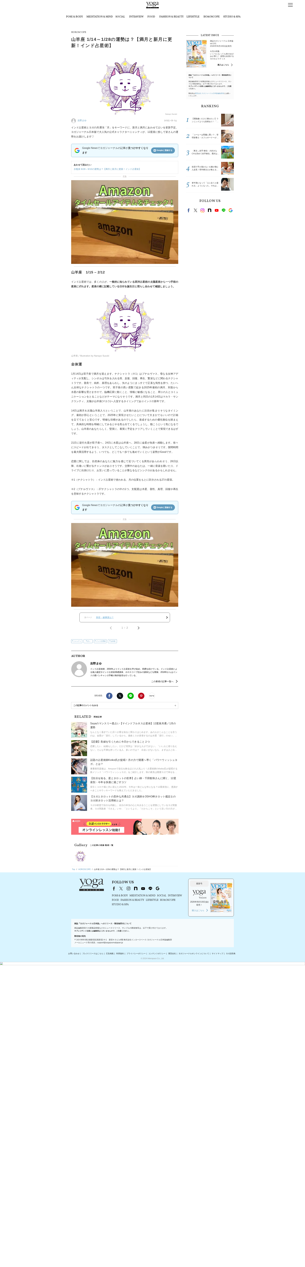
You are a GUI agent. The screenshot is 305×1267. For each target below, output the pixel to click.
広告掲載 (110, 953)
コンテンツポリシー (157, 953)
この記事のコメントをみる (85, 705)
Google (230, 210)
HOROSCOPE (211, 17)
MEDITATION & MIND (99, 17)
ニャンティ (77, 641)
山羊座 (113, 641)
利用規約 (120, 953)
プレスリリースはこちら (92, 953)
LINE (130, 696)
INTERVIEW (136, 17)
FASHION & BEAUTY (171, 17)
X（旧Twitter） (121, 889)
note (209, 210)
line (223, 210)
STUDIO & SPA (232, 17)
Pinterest (141, 696)
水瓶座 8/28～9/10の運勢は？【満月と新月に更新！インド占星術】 (107, 169)
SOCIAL (120, 17)
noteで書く (152, 696)
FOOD (151, 17)
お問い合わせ (74, 953)
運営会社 (172, 953)
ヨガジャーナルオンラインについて (194, 953)
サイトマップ (217, 953)
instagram (202, 210)
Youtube (216, 210)
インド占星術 (101, 641)
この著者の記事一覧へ (162, 681)
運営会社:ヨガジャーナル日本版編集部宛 (209, 93)
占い (88, 641)
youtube (143, 889)
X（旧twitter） (120, 696)
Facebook (109, 696)
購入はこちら (223, 65)
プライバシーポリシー (136, 953)
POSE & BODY (74, 17)
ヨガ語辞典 (230, 953)
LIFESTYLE (193, 17)
